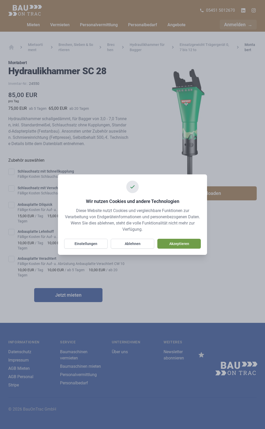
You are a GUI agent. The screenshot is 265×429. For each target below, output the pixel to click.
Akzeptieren (179, 244)
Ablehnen (133, 244)
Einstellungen (86, 244)
